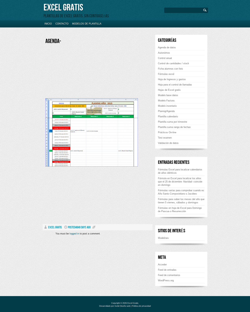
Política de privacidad (141, 306)
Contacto (61, 23)
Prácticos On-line (167, 132)
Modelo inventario (167, 105)
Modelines (163, 238)
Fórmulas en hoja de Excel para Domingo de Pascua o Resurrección (180, 210)
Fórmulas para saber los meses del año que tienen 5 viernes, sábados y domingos (181, 201)
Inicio (48, 23)
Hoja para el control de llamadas (175, 84)
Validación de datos (168, 143)
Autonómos (164, 52)
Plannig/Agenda (166, 111)
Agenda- (53, 41)
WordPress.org (166, 280)
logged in (74, 233)
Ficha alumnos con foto (170, 68)
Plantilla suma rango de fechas (174, 127)
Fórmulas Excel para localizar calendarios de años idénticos (180, 171)
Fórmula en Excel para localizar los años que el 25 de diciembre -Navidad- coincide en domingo (180, 181)
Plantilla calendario (168, 116)
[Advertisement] (76, 72)
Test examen (165, 137)
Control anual (165, 58)
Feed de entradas (167, 269)
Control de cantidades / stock (173, 63)
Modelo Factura (166, 100)
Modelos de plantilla (86, 23)
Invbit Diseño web (122, 306)
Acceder (162, 264)
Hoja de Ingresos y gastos (172, 79)
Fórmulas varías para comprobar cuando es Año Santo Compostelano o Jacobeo (181, 192)
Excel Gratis (63, 7)
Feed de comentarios (169, 275)
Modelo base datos (168, 95)
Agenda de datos (167, 47)
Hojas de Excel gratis (169, 90)
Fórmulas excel (166, 74)
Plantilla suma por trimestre (172, 121)
